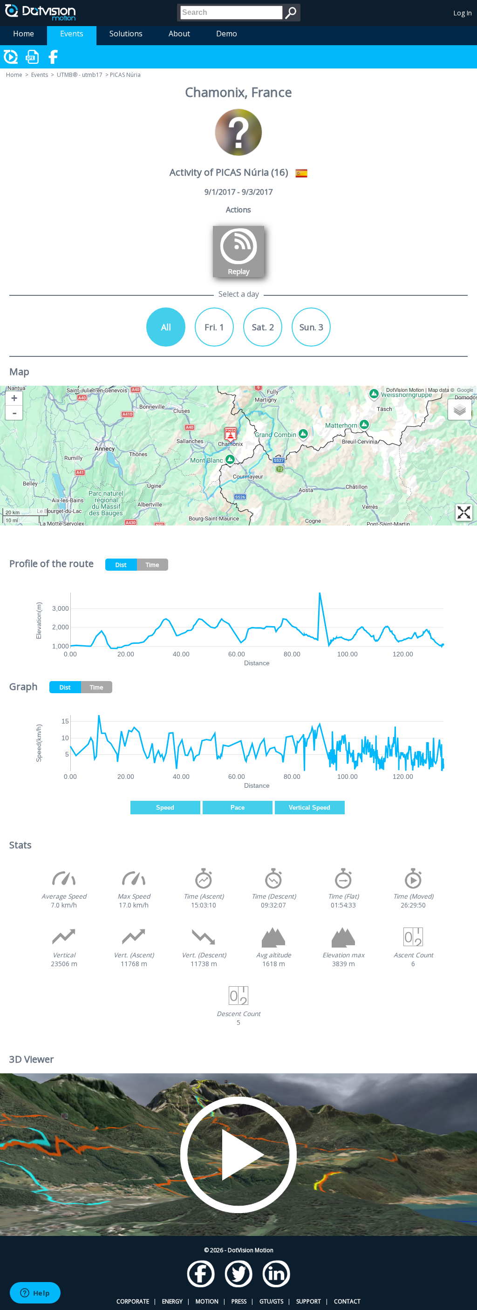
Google (465, 389)
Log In (463, 12)
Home (23, 33)
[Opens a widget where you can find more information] (35, 1293)
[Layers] (459, 409)
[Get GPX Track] (33, 57)
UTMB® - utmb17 (79, 75)
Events (71, 33)
